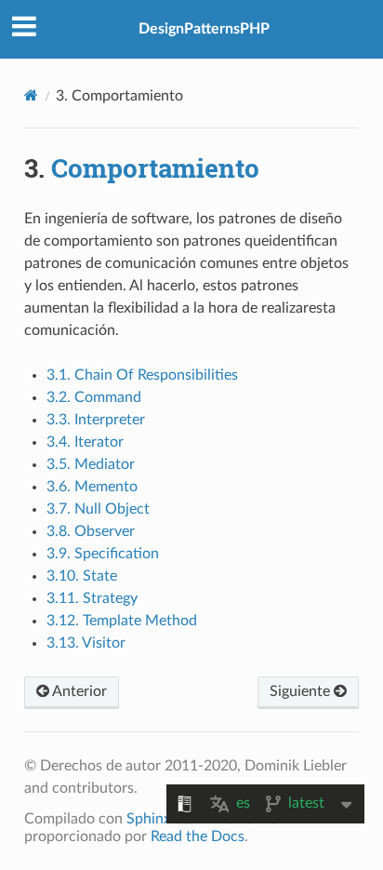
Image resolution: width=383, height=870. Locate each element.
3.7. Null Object (98, 509)
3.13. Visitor (85, 643)
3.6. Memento (92, 486)
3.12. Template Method (121, 620)
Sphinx (148, 818)
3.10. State (81, 576)
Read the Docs (197, 836)
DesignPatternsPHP (204, 28)
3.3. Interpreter (95, 419)
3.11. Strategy (92, 598)
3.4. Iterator (85, 442)
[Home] (31, 95)
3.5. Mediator (90, 464)
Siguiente (302, 691)
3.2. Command (93, 397)
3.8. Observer (90, 531)
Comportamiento (155, 168)
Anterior (78, 691)
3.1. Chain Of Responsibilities (142, 375)
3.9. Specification (102, 553)
